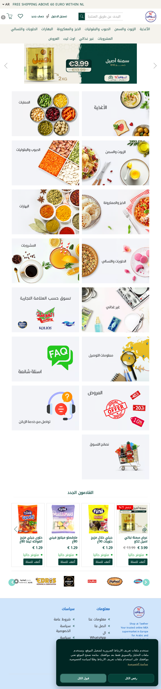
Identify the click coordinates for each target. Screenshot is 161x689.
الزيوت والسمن (125, 29)
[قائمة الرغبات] (20, 17)
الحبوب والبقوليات (98, 29)
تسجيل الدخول (59, 16)
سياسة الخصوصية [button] (138, 664)
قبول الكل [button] (83, 678)
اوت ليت (69, 38)
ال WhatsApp (98, 635)
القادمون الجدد (80, 492)
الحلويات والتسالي (24, 29)
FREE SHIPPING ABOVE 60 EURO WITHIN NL (48, 4)
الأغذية (145, 29)
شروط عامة (62, 619)
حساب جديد (37, 16)
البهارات (47, 29)
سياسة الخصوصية (63, 628)
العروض (53, 38)
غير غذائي (86, 38)
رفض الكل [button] (131, 678)
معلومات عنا (97, 619)
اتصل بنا (100, 626)
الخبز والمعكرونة (69, 29)
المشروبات (105, 38)
